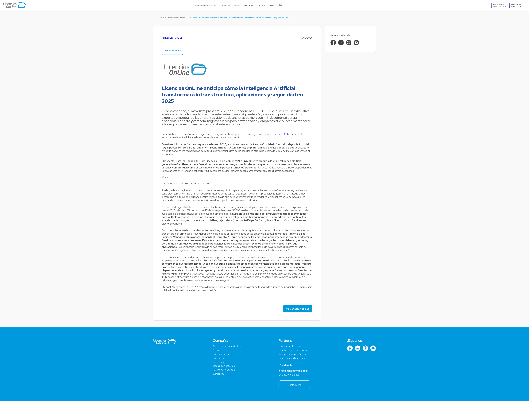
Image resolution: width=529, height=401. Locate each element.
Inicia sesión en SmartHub (292, 358)
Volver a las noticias (297, 308)
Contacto (261, 5)
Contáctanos (294, 384)
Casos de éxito (220, 362)
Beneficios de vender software (294, 350)
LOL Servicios (220, 358)
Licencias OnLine (173, 37)
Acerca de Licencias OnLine (227, 346)
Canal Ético (219, 373)
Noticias (217, 350)
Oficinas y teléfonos (289, 374)
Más (272, 5)
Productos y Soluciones (204, 5)
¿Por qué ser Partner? (290, 346)
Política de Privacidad (224, 369)
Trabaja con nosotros (224, 365)
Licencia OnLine (172, 50)
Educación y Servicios (230, 5)
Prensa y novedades (176, 17)
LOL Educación (221, 354)
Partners (248, 5)
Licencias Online (282, 134)
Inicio (161, 17)
